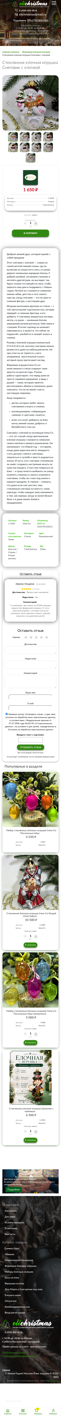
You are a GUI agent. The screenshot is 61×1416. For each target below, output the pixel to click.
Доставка (10, 1217)
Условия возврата (14, 1222)
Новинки (9, 1254)
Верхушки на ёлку (14, 1283)
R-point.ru (54, 1381)
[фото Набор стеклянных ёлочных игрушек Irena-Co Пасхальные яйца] (30, 799)
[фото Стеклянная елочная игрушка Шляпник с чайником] (30, 1077)
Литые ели (10, 1301)
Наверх (6, 1370)
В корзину (30, 233)
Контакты (10, 1234)
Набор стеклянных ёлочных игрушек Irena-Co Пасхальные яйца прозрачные (31, 1012)
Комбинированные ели (17, 1307)
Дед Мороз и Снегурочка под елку (23, 1289)
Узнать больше (14, 1401)
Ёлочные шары (13, 1295)
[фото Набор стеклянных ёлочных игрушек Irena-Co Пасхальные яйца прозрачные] (30, 980)
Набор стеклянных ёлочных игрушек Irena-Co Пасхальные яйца (31, 831)
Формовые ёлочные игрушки (20, 1266)
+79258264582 (40, 20)
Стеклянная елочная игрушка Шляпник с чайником (31, 1110)
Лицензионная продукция (19, 1260)
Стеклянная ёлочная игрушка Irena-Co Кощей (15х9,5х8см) (31, 914)
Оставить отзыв (30, 574)
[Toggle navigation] (54, 3)
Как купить (11, 1211)
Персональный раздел (14, 1352)
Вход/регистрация (15, 1313)
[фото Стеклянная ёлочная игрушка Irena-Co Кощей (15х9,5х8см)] (30, 882)
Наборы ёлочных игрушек (19, 1272)
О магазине (11, 1228)
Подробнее (13, 1189)
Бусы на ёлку (12, 1278)
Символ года (12, 1248)
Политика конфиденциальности (19, 1356)
